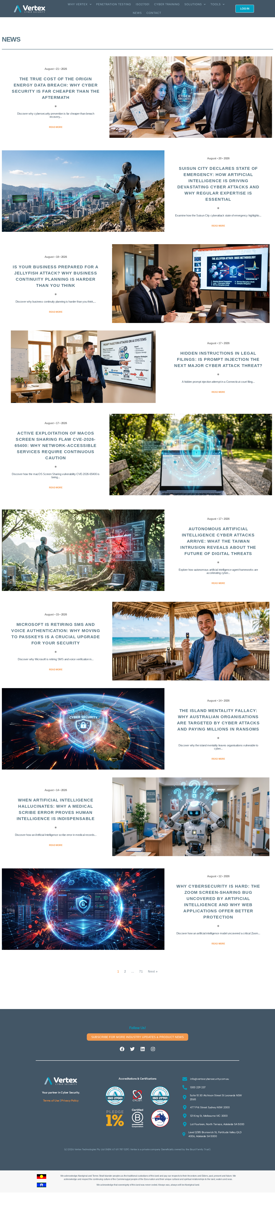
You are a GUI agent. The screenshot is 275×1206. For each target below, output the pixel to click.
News (137, 13)
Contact (153, 13)
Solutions (193, 4)
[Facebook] (122, 1049)
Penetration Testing (113, 4)
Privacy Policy (69, 1100)
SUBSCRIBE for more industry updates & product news (137, 1037)
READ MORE (55, 127)
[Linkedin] (142, 1049)
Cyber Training (167, 4)
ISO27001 (142, 4)
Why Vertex (78, 4)
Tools (215, 4)
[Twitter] (132, 1049)
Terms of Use (51, 1100)
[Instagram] (153, 1049)
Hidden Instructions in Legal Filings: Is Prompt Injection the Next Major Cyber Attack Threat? (218, 359)
